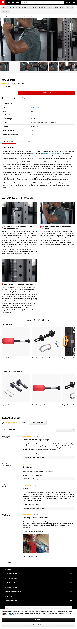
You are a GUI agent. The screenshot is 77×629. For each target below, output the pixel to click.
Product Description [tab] (9, 141)
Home (4, 16)
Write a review (20, 83)
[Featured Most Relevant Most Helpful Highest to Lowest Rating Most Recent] (65, 430)
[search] (42, 2)
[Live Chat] (67, 2)
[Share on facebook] (34, 320)
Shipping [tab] (29, 141)
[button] (62, 2)
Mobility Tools (16, 16)
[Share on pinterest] (43, 320)
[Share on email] (47, 320)
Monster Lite (46, 154)
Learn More (11, 614)
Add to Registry (20, 98)
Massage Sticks (25, 16)
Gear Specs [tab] (21, 141)
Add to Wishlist (8, 98)
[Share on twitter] (38, 320)
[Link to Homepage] (13, 2)
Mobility (9, 16)
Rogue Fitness (35, 107)
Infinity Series (56, 154)
